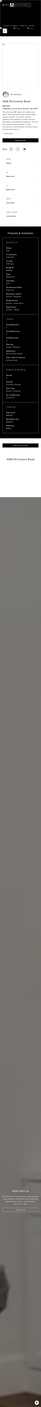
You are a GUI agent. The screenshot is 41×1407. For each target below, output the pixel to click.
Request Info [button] (20, 140)
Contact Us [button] (20, 1210)
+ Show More (8, 133)
